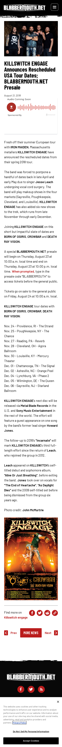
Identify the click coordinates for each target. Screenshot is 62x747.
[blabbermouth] (24, 10)
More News (30, 633)
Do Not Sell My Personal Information (31, 731)
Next (48, 633)
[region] (31, 722)
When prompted (23, 271)
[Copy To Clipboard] (55, 613)
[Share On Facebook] (32, 613)
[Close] (58, 701)
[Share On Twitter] (40, 613)
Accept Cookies (31, 740)
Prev (14, 633)
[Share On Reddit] (47, 613)
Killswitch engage (16, 617)
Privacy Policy (19, 722)
